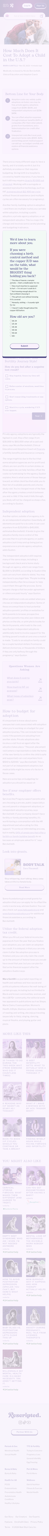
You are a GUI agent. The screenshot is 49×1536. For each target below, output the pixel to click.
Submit (24, 346)
